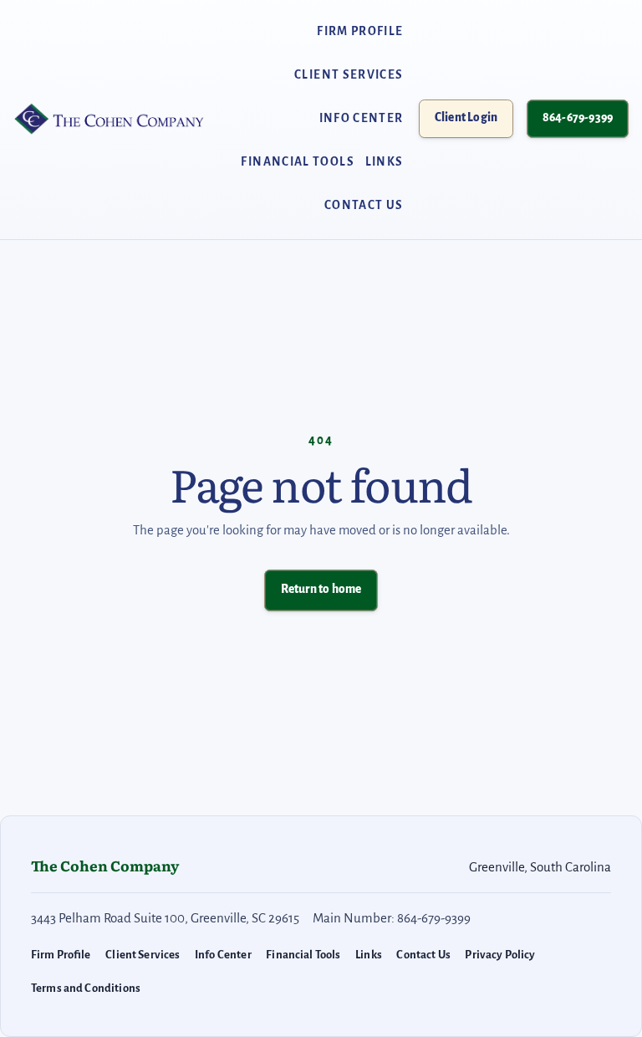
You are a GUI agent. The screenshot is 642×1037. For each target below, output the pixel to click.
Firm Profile (360, 31)
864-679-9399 (578, 117)
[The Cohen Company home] (109, 118)
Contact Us (364, 205)
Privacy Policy (500, 954)
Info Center (361, 118)
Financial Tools (297, 162)
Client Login (474, 121)
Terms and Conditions (85, 988)
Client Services (349, 75)
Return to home (321, 589)
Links (384, 162)
